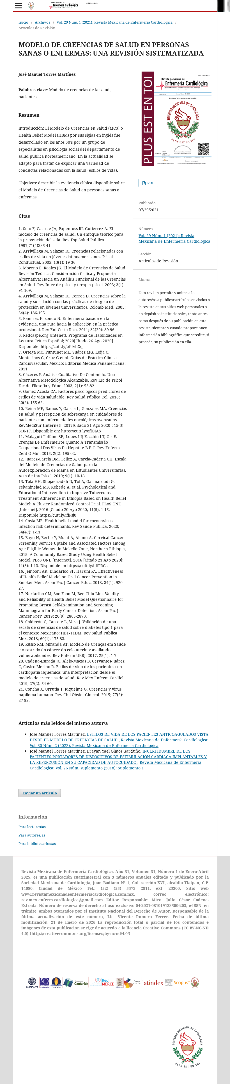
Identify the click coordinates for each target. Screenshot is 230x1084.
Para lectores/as (32, 826)
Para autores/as (32, 835)
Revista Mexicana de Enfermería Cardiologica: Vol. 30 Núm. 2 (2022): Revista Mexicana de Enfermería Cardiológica (119, 742)
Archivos (42, 22)
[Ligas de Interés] (112, 996)
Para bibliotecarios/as (37, 843)
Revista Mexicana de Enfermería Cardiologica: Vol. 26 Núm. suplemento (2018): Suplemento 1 (115, 765)
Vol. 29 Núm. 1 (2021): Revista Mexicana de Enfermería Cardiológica (115, 22)
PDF (150, 182)
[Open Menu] (18, 5)
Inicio (23, 22)
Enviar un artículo (39, 793)
